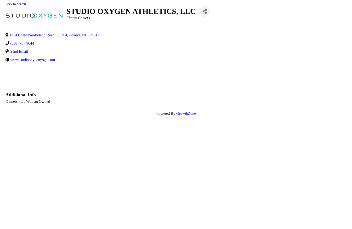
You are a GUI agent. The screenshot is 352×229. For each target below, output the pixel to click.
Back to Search (16, 4)
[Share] (204, 11)
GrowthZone (186, 113)
